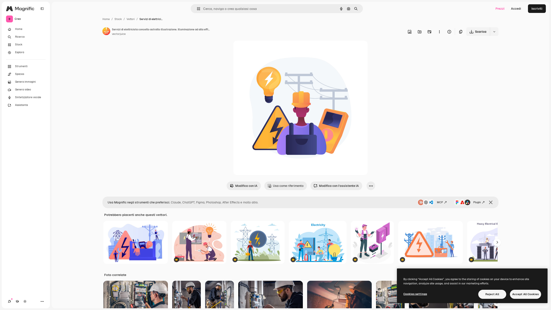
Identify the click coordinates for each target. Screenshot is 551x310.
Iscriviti (536, 9)
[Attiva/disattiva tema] (25, 301)
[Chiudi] (490, 202)
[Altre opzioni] (439, 31)
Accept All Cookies (525, 294)
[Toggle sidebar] (42, 8)
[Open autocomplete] (197, 8)
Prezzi (500, 9)
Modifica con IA (246, 186)
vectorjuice (119, 34)
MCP (440, 202)
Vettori (131, 19)
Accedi (516, 9)
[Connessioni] (9, 301)
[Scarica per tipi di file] (494, 31)
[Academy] (17, 301)
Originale (262, 49)
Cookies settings (415, 294)
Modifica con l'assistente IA (339, 186)
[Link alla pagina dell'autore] (106, 31)
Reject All (492, 294)
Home (106, 19)
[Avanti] (497, 242)
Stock (118, 19)
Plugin (477, 202)
